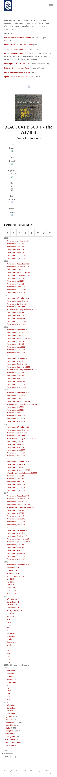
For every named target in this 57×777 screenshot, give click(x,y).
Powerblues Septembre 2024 (18, 306)
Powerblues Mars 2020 (16, 450)
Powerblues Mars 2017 (16, 553)
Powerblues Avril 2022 (15, 378)
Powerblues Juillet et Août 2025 (19, 275)
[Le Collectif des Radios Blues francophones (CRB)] (23, 5)
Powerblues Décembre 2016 (18, 564)
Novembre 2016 (13, 567)
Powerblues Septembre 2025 (18, 272)
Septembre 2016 (13, 573)
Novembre (11, 636)
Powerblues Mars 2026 (16, 252)
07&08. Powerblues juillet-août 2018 (21, 507)
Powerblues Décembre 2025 (18, 264)
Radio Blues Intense (23, 37)
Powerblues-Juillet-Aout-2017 (18, 542)
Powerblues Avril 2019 (15, 481)
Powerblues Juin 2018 (15, 510)
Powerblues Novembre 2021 (18, 395)
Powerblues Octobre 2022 (17, 364)
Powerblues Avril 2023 (15, 344)
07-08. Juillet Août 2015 (15, 610)
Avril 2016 (10, 584)
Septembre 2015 (13, 607)
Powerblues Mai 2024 (15, 312)
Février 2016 (11, 590)
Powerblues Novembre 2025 (18, 266)
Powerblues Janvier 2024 (16, 324)
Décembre (11, 633)
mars (9, 656)
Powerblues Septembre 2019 (18, 470)
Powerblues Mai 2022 (15, 375)
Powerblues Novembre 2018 (18, 499)
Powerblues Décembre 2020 (18, 427)
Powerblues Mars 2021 (16, 415)
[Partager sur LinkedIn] (25, 232)
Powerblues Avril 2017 (15, 550)
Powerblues (10, 725)
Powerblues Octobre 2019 (17, 467)
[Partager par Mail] (49, 232)
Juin (8, 647)
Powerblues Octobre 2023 (17, 335)
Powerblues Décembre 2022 (18, 358)
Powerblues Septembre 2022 (18, 367)
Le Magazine (10, 736)
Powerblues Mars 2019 (16, 484)
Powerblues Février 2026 (16, 255)
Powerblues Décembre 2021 (18, 393)
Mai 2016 (10, 582)
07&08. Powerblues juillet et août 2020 (22, 438)
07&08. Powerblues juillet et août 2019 (22, 473)
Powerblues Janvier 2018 (16, 524)
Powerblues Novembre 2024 (18, 301)
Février (9, 625)
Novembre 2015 (13, 602)
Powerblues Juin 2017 (15, 544)
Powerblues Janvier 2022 (16, 387)
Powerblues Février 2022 (16, 384)
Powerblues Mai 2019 (15, 479)
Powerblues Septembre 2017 (18, 539)
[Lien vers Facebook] (51, 774)
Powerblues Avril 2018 (15, 516)
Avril (8, 619)
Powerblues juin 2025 (15, 278)
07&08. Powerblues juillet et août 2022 (22, 370)
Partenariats (10, 739)
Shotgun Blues (23, 68)
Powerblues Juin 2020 (15, 441)
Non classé (9, 719)
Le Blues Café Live (25, 53)
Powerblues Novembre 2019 (18, 464)
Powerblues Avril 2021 (15, 413)
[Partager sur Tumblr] (31, 232)
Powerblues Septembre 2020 (18, 436)
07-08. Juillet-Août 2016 (15, 576)
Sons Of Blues (24, 49)
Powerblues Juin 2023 (15, 341)
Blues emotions (22, 76)
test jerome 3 (10, 745)
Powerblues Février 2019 (16, 487)
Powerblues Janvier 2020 (16, 456)
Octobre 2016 (12, 570)
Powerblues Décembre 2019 (18, 461)
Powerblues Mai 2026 (15, 246)
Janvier (9, 627)
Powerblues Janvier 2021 (16, 421)
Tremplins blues (11, 731)
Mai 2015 (10, 616)
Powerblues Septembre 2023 (18, 338)
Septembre (11, 642)
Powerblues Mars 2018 (16, 519)
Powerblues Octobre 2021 (17, 398)
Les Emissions (10, 722)
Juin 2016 (10, 579)
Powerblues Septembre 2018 (18, 504)
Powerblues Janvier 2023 (16, 352)
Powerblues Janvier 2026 (16, 258)
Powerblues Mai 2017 (15, 547)
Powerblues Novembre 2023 (18, 332)
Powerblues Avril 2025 (15, 284)
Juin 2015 (10, 613)
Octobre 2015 (12, 604)
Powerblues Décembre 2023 (18, 329)
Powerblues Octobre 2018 (17, 501)
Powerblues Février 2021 (16, 418)
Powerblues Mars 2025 (16, 286)
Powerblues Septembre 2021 (18, 401)
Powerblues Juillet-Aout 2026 (18, 241)
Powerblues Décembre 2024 (18, 298)
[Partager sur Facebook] (7, 232)
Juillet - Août (11, 682)
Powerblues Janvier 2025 (16, 292)
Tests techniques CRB (14, 742)
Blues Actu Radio (23, 72)
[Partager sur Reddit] (44, 232)
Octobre (10, 639)
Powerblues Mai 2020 (15, 444)
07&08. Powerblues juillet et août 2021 (22, 404)
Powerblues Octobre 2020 (17, 433)
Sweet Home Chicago (24, 45)
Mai (8, 650)
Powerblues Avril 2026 (15, 249)
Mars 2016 (11, 587)
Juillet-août (11, 645)
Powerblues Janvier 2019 (16, 490)
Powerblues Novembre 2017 (18, 533)
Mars (9, 622)
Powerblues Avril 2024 (15, 315)
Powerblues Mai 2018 (15, 513)
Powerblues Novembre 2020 (18, 430)
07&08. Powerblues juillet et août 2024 (22, 309)
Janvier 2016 (11, 593)
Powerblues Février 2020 (16, 453)
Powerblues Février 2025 (16, 289)
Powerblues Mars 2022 (16, 381)
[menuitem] (49, 5)
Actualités (9, 734)
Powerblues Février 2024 (16, 321)
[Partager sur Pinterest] (19, 232)
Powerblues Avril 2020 (15, 447)
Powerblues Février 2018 (16, 521)
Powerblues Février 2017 (16, 556)
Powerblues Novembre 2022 (18, 361)
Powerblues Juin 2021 (15, 407)
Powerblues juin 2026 (15, 243)
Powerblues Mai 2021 (15, 410)
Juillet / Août (11, 716)
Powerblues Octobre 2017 (17, 536)
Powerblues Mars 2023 (16, 347)
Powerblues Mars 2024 (16, 318)
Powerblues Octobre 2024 (17, 304)
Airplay (8, 728)
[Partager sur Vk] (37, 232)
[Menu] (49, 5)
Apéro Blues (26, 63)
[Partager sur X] (13, 232)
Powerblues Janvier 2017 (16, 559)
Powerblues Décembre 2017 (18, 530)
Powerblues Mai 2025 (15, 281)
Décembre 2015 (13, 599)
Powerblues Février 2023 (16, 349)
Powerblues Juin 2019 (15, 476)
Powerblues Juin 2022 (15, 372)
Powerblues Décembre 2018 (18, 496)
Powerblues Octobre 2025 (17, 269)
